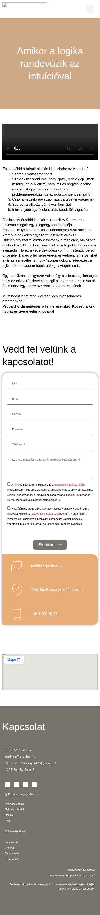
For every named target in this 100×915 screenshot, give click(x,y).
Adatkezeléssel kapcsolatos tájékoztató (72, 875)
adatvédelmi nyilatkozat (45, 513)
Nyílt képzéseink (15, 809)
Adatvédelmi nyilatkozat (81, 869)
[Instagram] (25, 784)
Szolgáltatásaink (14, 803)
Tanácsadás (12, 853)
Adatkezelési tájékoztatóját (69, 484)
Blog (7, 820)
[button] (90, 9)
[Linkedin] (16, 784)
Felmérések (12, 859)
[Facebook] (7, 784)
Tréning (9, 847)
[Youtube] (34, 784)
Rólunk (9, 814)
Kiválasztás (11, 842)
